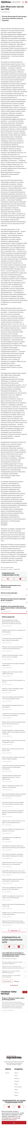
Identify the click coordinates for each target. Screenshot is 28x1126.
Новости (16, 1072)
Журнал (16, 1089)
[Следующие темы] (26, 992)
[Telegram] (8, 946)
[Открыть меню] (26, 2)
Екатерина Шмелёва (8, 567)
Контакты (7, 1072)
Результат (16, 981)
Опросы (16, 1095)
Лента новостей (8, 617)
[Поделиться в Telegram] (8, 578)
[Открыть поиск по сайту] (23, 2)
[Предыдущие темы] (23, 992)
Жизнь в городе (17, 1086)
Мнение (16, 1084)
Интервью (16, 1081)
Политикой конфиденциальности (11, 1118)
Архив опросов (14, 985)
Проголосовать (7, 981)
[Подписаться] (20, 578)
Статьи (16, 1075)
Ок (14, 1123)
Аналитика (16, 1078)
